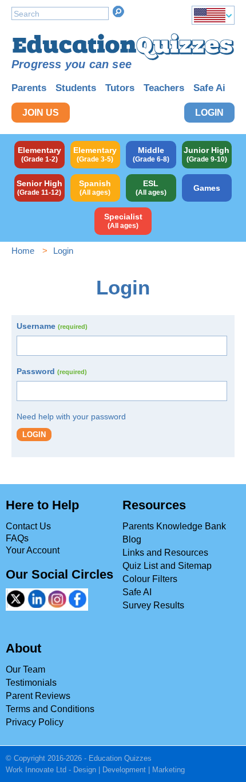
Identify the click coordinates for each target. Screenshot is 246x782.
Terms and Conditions (50, 709)
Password (52, 371)
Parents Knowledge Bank (174, 526)
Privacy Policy (35, 722)
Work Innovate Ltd (36, 769)
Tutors (119, 87)
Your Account (32, 550)
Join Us (40, 112)
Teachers (164, 87)
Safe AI (137, 592)
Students (75, 87)
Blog (131, 539)
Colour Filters (149, 579)
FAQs (17, 538)
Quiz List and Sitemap (167, 566)
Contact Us (28, 526)
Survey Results (153, 605)
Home (22, 251)
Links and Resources (165, 552)
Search (118, 11)
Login (209, 112)
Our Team (25, 669)
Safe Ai (209, 87)
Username (52, 326)
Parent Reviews (38, 696)
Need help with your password (71, 416)
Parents (28, 87)
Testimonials (31, 682)
